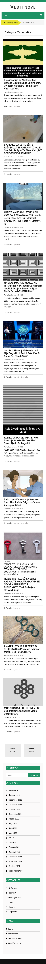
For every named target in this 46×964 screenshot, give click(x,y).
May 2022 (13, 833)
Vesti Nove (23, 7)
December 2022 (15, 800)
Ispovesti (12, 893)
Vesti (10, 902)
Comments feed (14, 938)
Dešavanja (16, 377)
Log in (10, 929)
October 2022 (14, 809)
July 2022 (13, 823)
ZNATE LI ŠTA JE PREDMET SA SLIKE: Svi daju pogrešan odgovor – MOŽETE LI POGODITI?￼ (23, 649)
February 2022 (15, 847)
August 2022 (14, 819)
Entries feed (13, 934)
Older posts (12, 750)
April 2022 (13, 838)
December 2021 (15, 857)
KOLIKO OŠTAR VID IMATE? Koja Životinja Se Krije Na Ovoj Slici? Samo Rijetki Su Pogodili (21, 440)
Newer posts (31, 750)
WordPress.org (14, 943)
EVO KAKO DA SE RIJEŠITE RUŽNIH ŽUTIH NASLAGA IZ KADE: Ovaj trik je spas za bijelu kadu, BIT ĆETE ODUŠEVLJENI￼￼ (23, 149)
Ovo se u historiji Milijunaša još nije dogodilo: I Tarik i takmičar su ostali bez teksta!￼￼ (22, 353)
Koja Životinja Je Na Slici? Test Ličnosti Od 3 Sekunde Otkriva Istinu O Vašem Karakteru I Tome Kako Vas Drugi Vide (22, 84)
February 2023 (15, 790)
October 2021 (14, 866)
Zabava (11, 907)
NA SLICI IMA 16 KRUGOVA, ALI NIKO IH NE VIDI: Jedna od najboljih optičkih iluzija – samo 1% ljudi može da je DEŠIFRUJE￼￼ (23, 287)
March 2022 (13, 842)
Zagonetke (16, 106)
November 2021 (15, 861)
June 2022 (13, 828)
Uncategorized (14, 897)
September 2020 (16, 871)
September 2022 (16, 814)
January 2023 (14, 795)
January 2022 (14, 852)
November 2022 (15, 805)
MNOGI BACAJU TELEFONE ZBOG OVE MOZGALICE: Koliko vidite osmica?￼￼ (22, 711)
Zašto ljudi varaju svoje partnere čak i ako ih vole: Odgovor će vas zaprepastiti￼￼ (22, 502)
